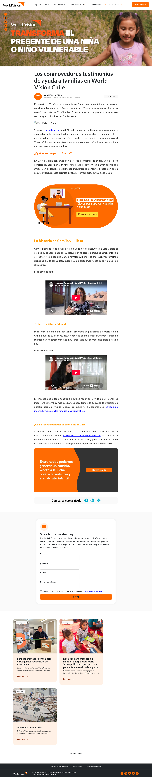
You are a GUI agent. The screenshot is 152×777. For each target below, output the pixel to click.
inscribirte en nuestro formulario (82, 435)
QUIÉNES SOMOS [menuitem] (42, 5)
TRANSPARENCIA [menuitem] (97, 5)
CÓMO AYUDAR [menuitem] (77, 5)
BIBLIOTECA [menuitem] (114, 5)
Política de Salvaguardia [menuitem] (59, 767)
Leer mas (21, 676)
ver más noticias (76, 753)
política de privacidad (93, 591)
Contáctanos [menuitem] (77, 767)
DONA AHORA (140, 5)
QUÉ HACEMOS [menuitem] (59, 5)
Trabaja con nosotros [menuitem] (93, 767)
